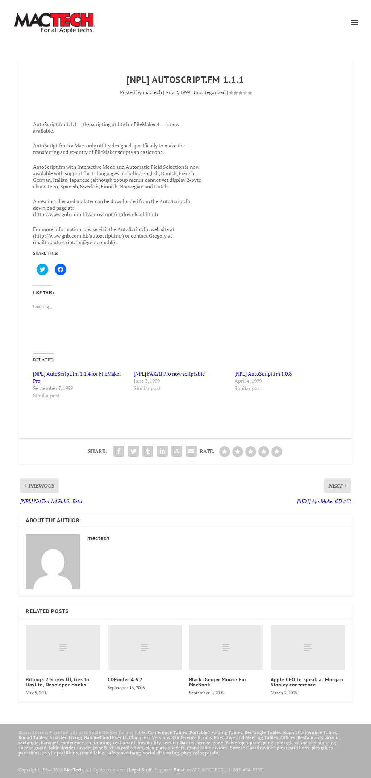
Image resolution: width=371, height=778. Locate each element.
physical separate (199, 752)
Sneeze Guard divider (252, 747)
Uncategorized (209, 92)
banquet (49, 742)
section (170, 742)
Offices (287, 737)
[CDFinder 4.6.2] (145, 647)
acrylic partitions (60, 752)
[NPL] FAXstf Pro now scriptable (169, 373)
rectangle (28, 742)
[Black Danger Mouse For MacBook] (226, 647)
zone (218, 742)
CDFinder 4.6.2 (125, 679)
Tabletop (234, 742)
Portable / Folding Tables (215, 732)
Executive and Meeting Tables (246, 737)
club (90, 742)
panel (269, 742)
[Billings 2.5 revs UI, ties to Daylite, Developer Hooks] (63, 647)
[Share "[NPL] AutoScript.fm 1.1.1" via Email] (191, 451)
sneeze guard (32, 747)
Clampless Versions (149, 737)
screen (204, 742)
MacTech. (74, 769)
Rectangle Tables (263, 732)
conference (72, 742)
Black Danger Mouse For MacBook (218, 682)
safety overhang (124, 752)
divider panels (92, 747)
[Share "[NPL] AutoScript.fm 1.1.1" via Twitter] (133, 451)
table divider (62, 747)
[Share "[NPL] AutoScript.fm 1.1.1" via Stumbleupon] (177, 451)
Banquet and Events (105, 737)
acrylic (332, 737)
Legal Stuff (140, 769)
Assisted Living (65, 737)
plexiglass (287, 742)
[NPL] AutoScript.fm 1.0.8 (263, 373)
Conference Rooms (192, 737)
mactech (152, 92)
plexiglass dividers (165, 747)
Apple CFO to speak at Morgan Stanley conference (307, 682)
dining (104, 742)
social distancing (318, 742)
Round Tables (32, 737)
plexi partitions (293, 747)
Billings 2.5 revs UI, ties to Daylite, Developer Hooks (57, 682)
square (253, 742)
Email (180, 769)
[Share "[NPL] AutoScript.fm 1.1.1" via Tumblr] (148, 451)
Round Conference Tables (310, 732)
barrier (187, 742)
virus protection (126, 747)
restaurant (124, 742)
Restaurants (310, 737)
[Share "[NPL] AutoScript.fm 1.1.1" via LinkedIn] (162, 451)
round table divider (207, 747)
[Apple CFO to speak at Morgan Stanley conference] (308, 647)
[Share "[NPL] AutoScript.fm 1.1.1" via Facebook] (119, 451)
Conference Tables (167, 732)
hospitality (149, 742)
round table (92, 752)
